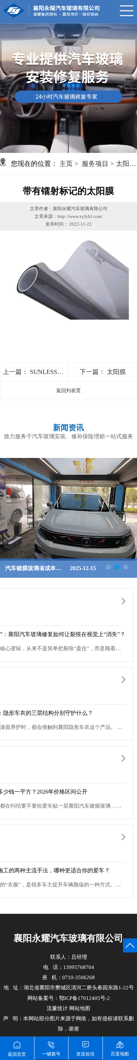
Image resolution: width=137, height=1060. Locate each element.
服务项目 (95, 163)
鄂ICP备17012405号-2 (84, 998)
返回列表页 (68, 390)
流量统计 (57, 1008)
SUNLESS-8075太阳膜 (60, 371)
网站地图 (79, 1008)
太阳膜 (116, 371)
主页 (66, 163)
